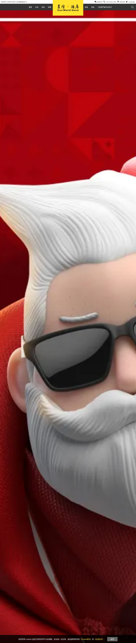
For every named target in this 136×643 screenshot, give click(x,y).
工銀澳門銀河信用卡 (105, 7)
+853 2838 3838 (111, 2)
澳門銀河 (4, 2)
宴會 (92, 7)
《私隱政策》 (99, 639)
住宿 (36, 7)
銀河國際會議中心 (22, 2)
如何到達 (122, 2)
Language (131, 2)
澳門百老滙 (11, 2)
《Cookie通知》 (86, 639)
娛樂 (49, 7)
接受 (112, 639)
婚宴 (86, 7)
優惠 (30, 7)
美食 (43, 7)
